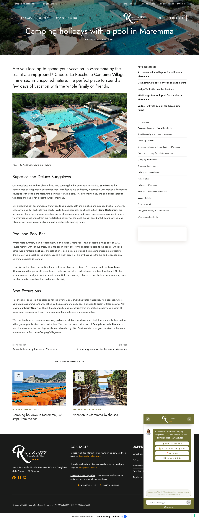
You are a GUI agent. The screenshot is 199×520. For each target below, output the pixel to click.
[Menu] (14, 18)
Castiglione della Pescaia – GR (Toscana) (34, 4)
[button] (159, 18)
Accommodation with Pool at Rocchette (155, 127)
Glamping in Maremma (148, 166)
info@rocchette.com (88, 467)
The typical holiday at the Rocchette (153, 210)
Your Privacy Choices (108, 516)
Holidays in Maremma (147, 185)
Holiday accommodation (148, 172)
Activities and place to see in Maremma (155, 134)
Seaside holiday (144, 197)
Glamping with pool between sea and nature (162, 82)
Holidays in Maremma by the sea (99, 40)
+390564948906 (149, 4)
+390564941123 (130, 4)
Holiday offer (143, 178)
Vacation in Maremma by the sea (95, 414)
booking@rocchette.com (173, 4)
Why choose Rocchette (148, 216)
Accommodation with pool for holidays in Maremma (160, 74)
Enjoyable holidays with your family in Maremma (159, 146)
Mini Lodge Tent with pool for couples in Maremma (160, 97)
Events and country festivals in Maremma (155, 153)
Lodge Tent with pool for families (156, 89)
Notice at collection (82, 516)
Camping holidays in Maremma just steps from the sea (36, 416)
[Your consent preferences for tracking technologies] (194, 515)
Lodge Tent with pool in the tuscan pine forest (159, 108)
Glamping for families (147, 159)
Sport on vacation (145, 204)
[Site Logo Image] (134, 18)
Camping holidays (146, 140)
